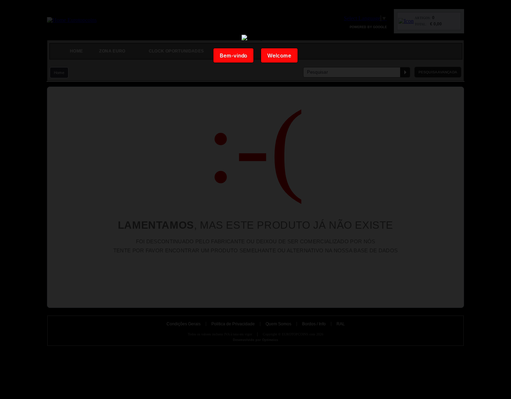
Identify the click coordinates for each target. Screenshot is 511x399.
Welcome (279, 55)
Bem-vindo (233, 55)
